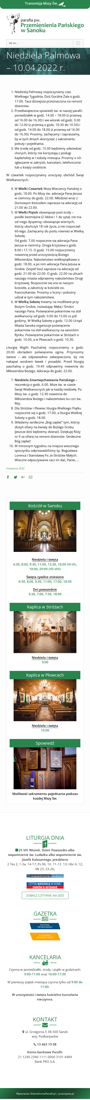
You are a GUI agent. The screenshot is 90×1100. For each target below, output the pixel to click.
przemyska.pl (66, 1093)
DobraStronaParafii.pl (43, 1093)
